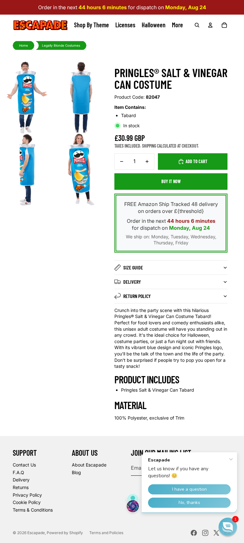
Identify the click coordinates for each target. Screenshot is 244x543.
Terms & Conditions (33, 510)
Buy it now (171, 181)
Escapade (36, 532)
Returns (21, 487)
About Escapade (89, 464)
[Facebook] (194, 533)
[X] (216, 533)
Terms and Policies (106, 532)
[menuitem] (177, 25)
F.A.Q (18, 472)
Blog (76, 472)
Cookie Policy (27, 502)
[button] (228, 527)
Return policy (137, 296)
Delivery (132, 282)
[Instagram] (205, 533)
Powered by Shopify (65, 532)
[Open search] (197, 25)
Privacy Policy (27, 495)
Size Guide (133, 267)
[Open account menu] (210, 25)
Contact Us (24, 464)
